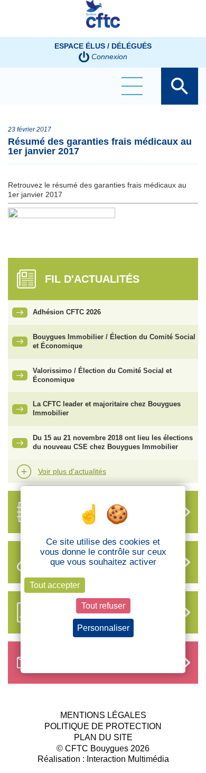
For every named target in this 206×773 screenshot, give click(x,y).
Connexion (109, 56)
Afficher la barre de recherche (179, 86)
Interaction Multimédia (128, 759)
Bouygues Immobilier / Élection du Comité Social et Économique (114, 341)
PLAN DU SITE (103, 737)
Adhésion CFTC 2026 (67, 312)
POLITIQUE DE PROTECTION (103, 726)
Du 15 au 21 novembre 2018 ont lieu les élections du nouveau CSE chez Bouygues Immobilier (113, 442)
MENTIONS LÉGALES (103, 715)
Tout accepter (55, 585)
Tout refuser (103, 605)
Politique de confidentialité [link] (103, 647)
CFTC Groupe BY (103, 18)
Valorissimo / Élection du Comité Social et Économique (102, 375)
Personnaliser (103, 627)
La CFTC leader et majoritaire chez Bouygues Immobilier (107, 408)
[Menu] (132, 86)
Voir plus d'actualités (72, 471)
